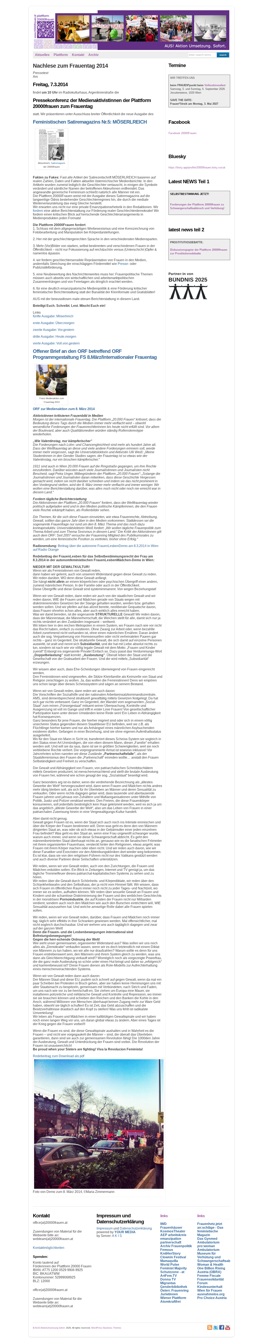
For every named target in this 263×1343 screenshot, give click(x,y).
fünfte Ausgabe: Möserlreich (53, 316)
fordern (38, 210)
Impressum (105, 1228)
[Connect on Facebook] (221, 1327)
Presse (123, 263)
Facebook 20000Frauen (182, 133)
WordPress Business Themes (106, 1328)
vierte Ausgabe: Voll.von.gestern (56, 343)
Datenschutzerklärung (136, 1228)
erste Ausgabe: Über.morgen (53, 323)
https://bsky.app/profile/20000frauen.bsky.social (196, 167)
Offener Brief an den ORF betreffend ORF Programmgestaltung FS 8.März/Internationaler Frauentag (95, 354)
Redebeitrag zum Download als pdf (58, 1056)
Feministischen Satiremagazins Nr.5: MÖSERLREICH (90, 122)
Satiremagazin (58, 163)
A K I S (117, 1236)
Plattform (61, 55)
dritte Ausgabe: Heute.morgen (54, 336)
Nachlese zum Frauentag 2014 (70, 66)
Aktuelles (42, 55)
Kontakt (78, 55)
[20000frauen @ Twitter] (215, 1327)
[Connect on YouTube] (227, 1327)
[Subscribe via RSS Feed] (209, 1327)
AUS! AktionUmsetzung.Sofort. (50, 1328)
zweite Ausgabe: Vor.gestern (53, 329)
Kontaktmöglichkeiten (48, 1247)
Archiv (93, 55)
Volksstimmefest (214, 85)
